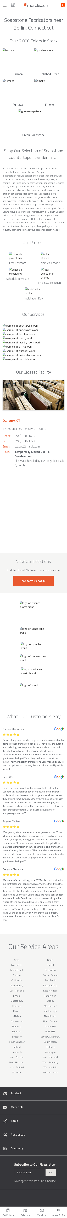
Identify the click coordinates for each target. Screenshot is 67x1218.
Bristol (50, 965)
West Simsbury (50, 1062)
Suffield (17, 1047)
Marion (16, 1011)
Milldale (17, 1016)
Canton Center (50, 975)
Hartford (16, 1006)
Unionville (17, 1052)
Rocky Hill (50, 1031)
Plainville (16, 1026)
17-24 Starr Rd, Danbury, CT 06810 (24, 429)
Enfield (16, 996)
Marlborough (50, 1011)
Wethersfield (50, 1067)
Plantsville (50, 1026)
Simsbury (17, 1036)
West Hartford (50, 1057)
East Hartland (17, 990)
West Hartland (16, 1062)
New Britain (50, 1016)
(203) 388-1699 (25, 436)
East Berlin (50, 980)
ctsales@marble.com (27, 446)
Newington (17, 1021)
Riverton (16, 1031)
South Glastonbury (50, 1036)
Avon (16, 960)
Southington (50, 1042)
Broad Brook (16, 970)
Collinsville (16, 980)
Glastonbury (16, 1000)
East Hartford (50, 985)
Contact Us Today (33, 581)
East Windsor (50, 990)
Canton (17, 975)
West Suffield (17, 1067)
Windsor (16, 1072)
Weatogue (50, 1052)
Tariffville (50, 1047)
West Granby (17, 1057)
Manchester (50, 1006)
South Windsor (17, 1042)
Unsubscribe (48, 1181)
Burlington (50, 970)
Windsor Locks (50, 1072)
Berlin (50, 960)
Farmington (50, 996)
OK (50, 1172)
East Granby (16, 985)
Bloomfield (16, 965)
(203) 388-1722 (25, 441)
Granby (50, 1000)
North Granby (50, 1021)
